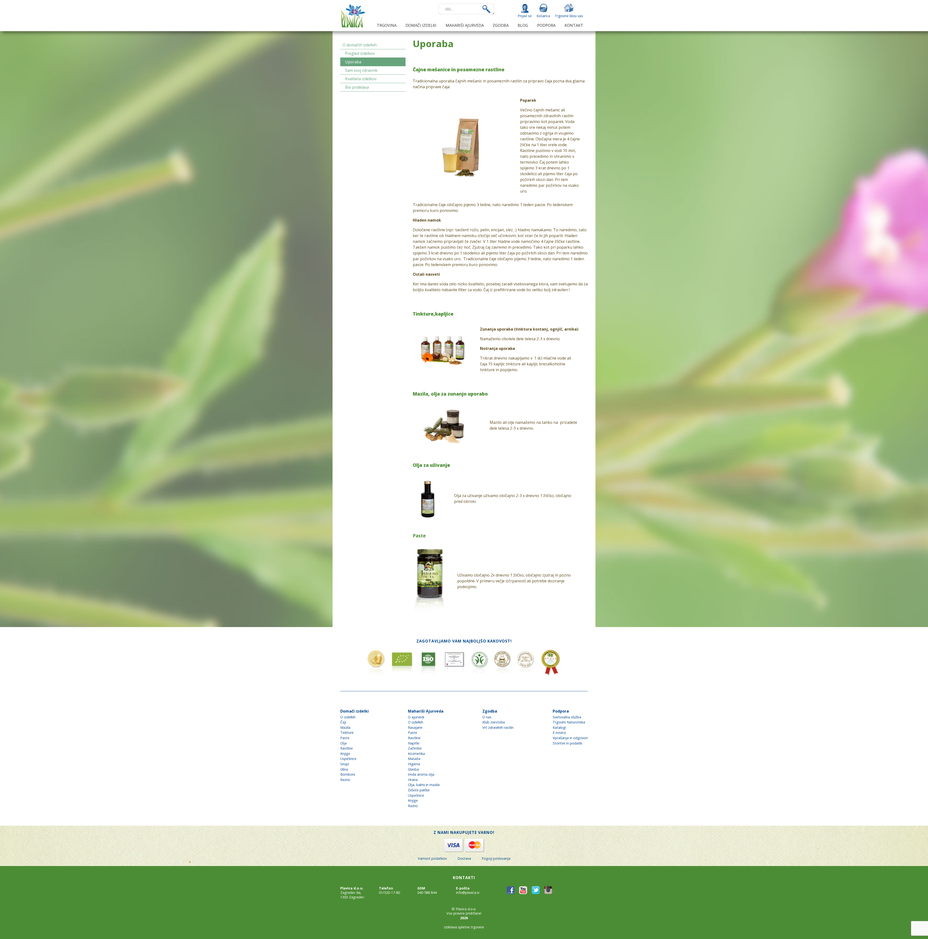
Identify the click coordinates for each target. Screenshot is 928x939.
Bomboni (347, 774)
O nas (487, 717)
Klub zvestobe (493, 722)
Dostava (464, 858)
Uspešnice (348, 758)
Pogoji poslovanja (496, 858)
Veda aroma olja (421, 774)
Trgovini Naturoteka (569, 722)
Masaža (414, 758)
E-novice (559, 732)
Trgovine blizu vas (569, 16)
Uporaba (353, 62)
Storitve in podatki (567, 743)
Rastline (346, 748)
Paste (344, 738)
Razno (345, 779)
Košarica (543, 16)
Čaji (343, 722)
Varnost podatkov (432, 858)
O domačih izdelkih (360, 45)
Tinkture (347, 732)
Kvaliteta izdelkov (361, 78)
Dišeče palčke (419, 790)
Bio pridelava (357, 87)
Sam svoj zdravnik (361, 70)
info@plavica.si (467, 892)
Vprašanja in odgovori (570, 738)
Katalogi (559, 727)
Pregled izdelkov (360, 53)
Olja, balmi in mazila (424, 784)
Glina (344, 769)
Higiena (414, 764)
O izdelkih (347, 717)
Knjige (345, 753)
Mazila (345, 727)
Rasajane (415, 727)
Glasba (413, 769)
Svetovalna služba (567, 717)
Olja (343, 743)
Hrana (413, 779)
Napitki (413, 743)
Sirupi (344, 764)
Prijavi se (525, 16)
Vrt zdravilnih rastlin (498, 727)
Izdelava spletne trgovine (464, 927)
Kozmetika (416, 753)
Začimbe (415, 748)
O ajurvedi (416, 717)
